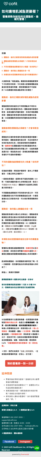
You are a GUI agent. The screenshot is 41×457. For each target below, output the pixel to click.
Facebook (9, 441)
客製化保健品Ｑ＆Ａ (9, 410)
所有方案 (13, 405)
